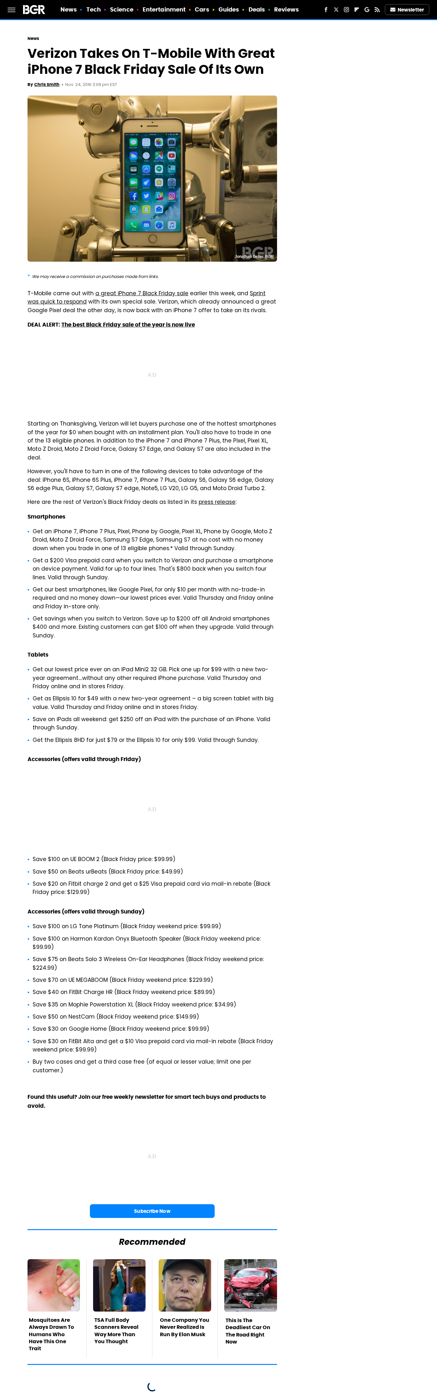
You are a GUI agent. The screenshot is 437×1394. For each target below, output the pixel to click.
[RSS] (377, 9)
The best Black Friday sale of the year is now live (128, 324)
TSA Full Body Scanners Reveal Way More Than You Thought (116, 1331)
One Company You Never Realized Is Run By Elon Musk (184, 1327)
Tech (93, 9)
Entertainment (164, 9)
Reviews (286, 9)
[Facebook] (326, 9)
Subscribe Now (152, 1211)
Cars (202, 9)
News (68, 9)
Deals (257, 9)
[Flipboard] (356, 9)
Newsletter (411, 10)
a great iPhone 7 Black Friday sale (141, 293)
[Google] (366, 9)
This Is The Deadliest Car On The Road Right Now (248, 1331)
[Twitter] (336, 9)
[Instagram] (346, 9)
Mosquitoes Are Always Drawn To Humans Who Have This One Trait (51, 1334)
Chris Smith (47, 84)
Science (121, 9)
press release (217, 502)
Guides (229, 9)
